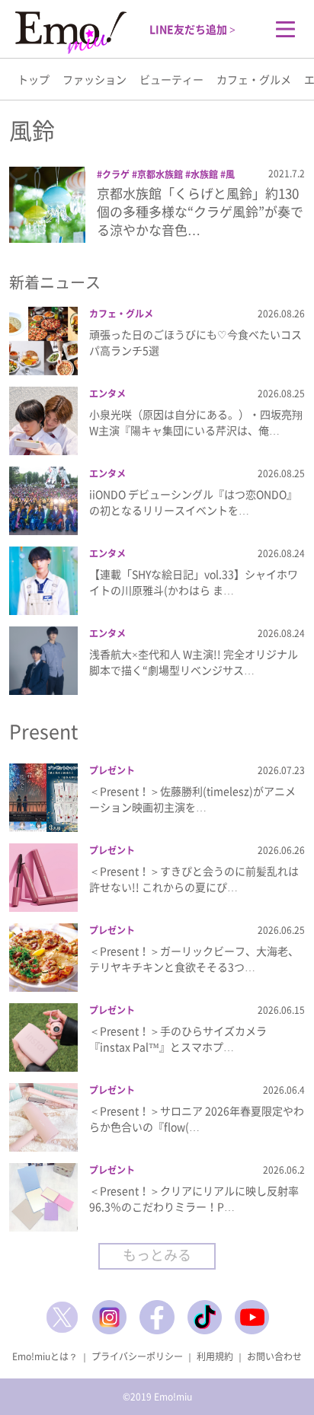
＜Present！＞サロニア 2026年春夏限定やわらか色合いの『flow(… (196, 1118)
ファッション (94, 79)
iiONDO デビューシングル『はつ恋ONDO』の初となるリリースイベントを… (193, 502)
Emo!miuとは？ (45, 1356)
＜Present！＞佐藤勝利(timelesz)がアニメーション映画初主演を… (192, 798)
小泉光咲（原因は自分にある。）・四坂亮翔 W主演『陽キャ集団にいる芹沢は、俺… (196, 422)
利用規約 (215, 1356)
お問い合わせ (274, 1356)
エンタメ (107, 393)
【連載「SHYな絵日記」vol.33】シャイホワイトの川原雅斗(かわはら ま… (193, 582)
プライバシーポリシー (137, 1356)
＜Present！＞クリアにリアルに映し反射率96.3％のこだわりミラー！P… (194, 1198)
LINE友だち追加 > (192, 29)
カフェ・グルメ (253, 79)
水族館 (204, 174)
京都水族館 (160, 174)
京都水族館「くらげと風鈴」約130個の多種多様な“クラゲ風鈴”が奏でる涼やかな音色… (200, 211)
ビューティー (171, 79)
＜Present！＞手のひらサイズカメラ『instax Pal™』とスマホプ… (178, 1038)
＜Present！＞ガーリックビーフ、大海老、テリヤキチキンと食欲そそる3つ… (194, 958)
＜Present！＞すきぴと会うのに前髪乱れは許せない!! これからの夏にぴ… (194, 878)
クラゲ (116, 174)
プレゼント (112, 770)
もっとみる (157, 1254)
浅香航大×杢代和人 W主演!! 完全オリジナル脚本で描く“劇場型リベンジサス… (193, 661)
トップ (34, 79)
